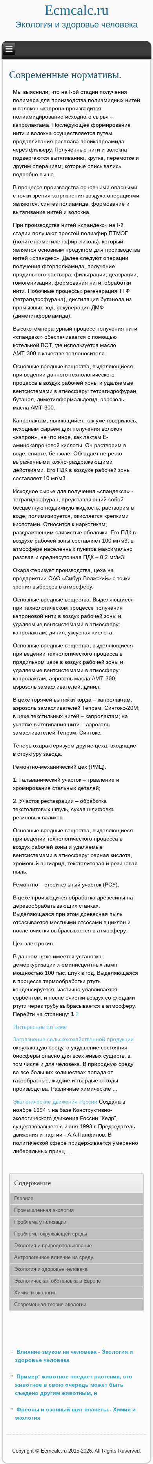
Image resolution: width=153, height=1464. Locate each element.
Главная (23, 1198)
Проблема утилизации (40, 1222)
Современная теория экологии (50, 1304)
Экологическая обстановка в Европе (57, 1281)
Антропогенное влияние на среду (53, 1257)
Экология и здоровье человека (50, 1269)
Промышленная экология (44, 1210)
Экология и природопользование (53, 1245)
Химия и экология (35, 1293)
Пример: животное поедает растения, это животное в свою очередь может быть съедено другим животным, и (73, 1384)
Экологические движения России (55, 1101)
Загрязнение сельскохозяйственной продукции (73, 1039)
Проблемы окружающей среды (50, 1234)
